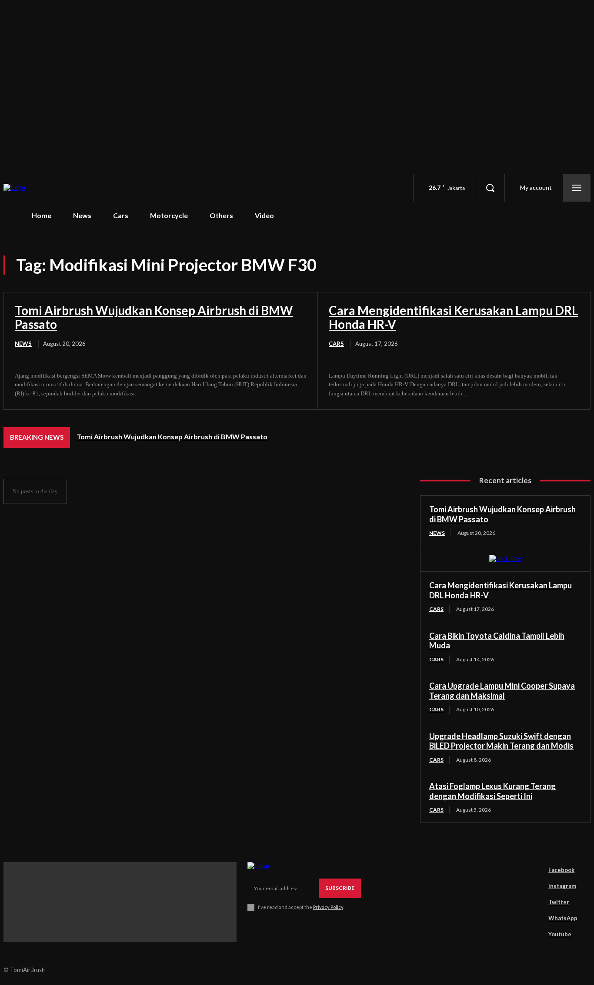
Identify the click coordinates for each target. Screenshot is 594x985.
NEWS (23, 343)
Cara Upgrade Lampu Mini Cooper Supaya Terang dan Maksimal (502, 690)
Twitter (558, 902)
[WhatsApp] (536, 918)
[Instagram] (536, 886)
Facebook (561, 869)
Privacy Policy (328, 907)
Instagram (562, 885)
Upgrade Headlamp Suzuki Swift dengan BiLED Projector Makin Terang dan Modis (501, 741)
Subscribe (339, 888)
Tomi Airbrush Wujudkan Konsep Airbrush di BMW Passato (154, 317)
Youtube (559, 934)
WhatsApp (562, 918)
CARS (336, 343)
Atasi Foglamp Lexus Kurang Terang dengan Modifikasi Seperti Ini (492, 791)
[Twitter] (536, 902)
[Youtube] (536, 934)
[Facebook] (536, 870)
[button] (490, 188)
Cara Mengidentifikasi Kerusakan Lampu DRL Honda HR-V (453, 317)
